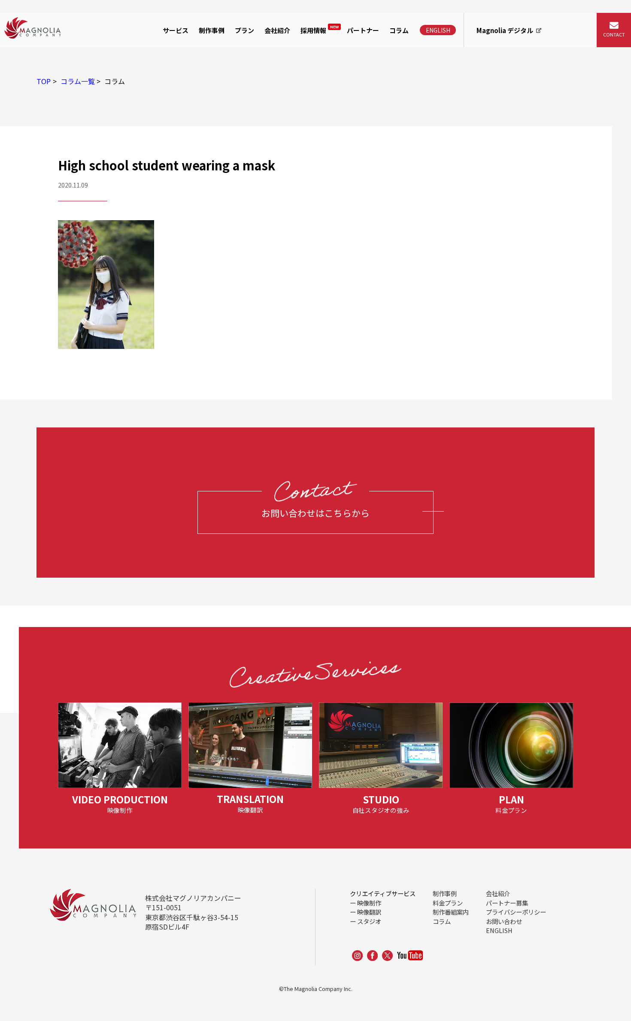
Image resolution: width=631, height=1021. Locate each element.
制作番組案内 (451, 911)
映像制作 (178, 57)
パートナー (363, 30)
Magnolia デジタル (504, 30)
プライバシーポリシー (516, 911)
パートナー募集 (507, 902)
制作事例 (211, 30)
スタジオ (369, 921)
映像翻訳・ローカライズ (202, 77)
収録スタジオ (185, 97)
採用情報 (319, 29)
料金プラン (448, 902)
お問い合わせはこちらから (315, 512)
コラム (399, 30)
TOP (43, 81)
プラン (244, 30)
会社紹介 (277, 30)
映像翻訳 (369, 911)
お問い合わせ (504, 921)
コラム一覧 (78, 81)
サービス (175, 30)
